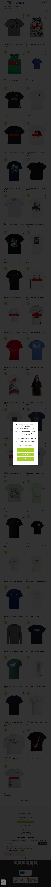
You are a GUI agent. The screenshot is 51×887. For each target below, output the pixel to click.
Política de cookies (27, 445)
